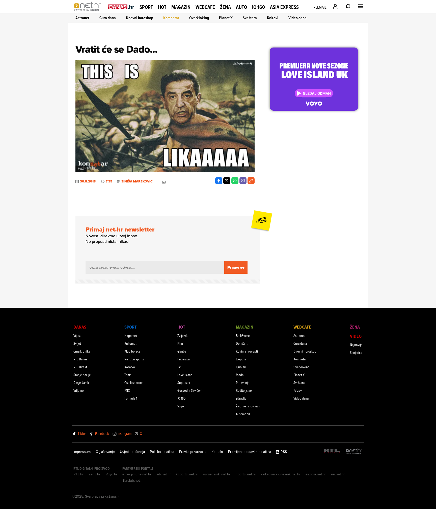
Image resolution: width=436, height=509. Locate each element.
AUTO (241, 7)
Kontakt (217, 451)
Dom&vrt (242, 343)
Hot (162, 7)
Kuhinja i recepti (247, 351)
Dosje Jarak (81, 382)
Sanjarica (356, 352)
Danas (79, 327)
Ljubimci (241, 366)
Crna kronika (81, 351)
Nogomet (130, 335)
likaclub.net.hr (133, 480)
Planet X (226, 18)
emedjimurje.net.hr (136, 474)
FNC (127, 390)
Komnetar (171, 18)
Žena (225, 7)
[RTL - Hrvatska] (332, 451)
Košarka (129, 366)
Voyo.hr (111, 474)
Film (180, 343)
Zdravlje (241, 398)
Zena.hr (94, 474)
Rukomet (130, 343)
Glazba (181, 351)
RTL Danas (80, 359)
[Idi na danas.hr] (121, 6)
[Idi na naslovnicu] (88, 11)
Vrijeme (78, 390)
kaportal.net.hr (187, 474)
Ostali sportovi (133, 382)
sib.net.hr (163, 474)
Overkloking (199, 18)
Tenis (127, 374)
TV (179, 366)
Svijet (77, 343)
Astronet (82, 18)
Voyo (180, 406)
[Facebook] (218, 180)
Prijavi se (235, 267)
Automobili (243, 413)
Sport (146, 7)
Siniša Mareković (137, 181)
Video (356, 336)
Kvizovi (272, 18)
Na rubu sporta (134, 359)
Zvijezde (182, 335)
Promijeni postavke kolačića (249, 451)
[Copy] (251, 180)
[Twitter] (226, 180)
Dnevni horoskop (139, 18)
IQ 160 (258, 7)
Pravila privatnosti (192, 451)
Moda (239, 374)
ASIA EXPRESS (284, 7)
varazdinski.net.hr (216, 474)
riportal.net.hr (245, 474)
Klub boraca (132, 351)
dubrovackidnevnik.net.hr (281, 474)
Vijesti (77, 335)
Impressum (82, 451)
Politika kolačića (162, 451)
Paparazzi (183, 359)
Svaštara (250, 18)
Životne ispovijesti (248, 406)
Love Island (185, 374)
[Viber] (243, 180)
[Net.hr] (354, 451)
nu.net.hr (338, 474)
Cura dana (107, 18)
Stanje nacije (82, 374)
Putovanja (242, 382)
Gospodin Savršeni (189, 390)
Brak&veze (243, 335)
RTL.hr (78, 474)
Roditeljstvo (244, 390)
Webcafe (205, 7)
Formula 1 (130, 398)
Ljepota (241, 359)
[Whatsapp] (234, 180)
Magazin (180, 7)
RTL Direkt (80, 366)
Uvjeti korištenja (132, 451)
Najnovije (356, 344)
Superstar (183, 382)
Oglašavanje (105, 451)
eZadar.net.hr (316, 474)
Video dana (297, 18)
